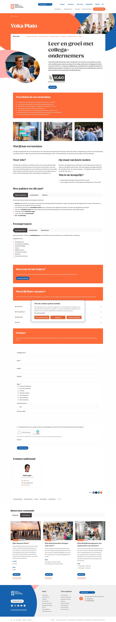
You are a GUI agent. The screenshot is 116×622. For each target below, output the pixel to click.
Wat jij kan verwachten (43, 36)
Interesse (48, 578)
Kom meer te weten (39, 313)
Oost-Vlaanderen (24, 395)
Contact (80, 36)
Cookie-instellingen (74, 317)
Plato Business (45, 230)
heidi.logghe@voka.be (28, 482)
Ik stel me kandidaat (22, 278)
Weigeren (58, 317)
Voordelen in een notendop (32, 36)
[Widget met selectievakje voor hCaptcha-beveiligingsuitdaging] (29, 432)
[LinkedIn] (99, 492)
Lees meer (16, 575)
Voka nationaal (64, 595)
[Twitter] (96, 492)
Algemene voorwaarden (61, 619)
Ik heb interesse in (22, 403)
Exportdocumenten (46, 611)
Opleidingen (57, 9)
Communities (45, 601)
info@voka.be (90, 600)
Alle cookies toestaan (42, 317)
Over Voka (80, 4)
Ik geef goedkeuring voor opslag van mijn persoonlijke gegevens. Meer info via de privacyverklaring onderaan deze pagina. (51, 427)
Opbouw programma (20, 195)
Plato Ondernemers (20, 230)
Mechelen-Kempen (25, 393)
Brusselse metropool (25, 388)
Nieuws (62, 4)
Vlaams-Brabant (24, 397)
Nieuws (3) (15, 515)
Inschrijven (17, 578)
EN (11, 619)
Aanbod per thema (87, 9)
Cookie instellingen (87, 619)
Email (18, 360)
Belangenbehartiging (47, 605)
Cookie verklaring (78, 619)
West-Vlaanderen (24, 400)
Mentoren (45, 195)
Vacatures (71, 4)
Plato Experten (33, 230)
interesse (53, 87)
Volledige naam (21, 352)
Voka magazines (46, 609)
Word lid (29, 619)
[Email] (101, 492)
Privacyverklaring (70, 619)
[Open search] (103, 4)
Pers (14, 619)
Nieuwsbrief (18, 619)
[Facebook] (93, 492)
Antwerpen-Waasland (25, 386)
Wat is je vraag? (21, 411)
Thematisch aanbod (47, 603)
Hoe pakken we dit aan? (54, 36)
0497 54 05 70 (26, 480)
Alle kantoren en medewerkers (19, 609)
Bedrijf (19, 368)
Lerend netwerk (34, 195)
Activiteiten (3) (26, 515)
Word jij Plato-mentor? (72, 36)
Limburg (22, 390)
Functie (19, 439)
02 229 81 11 (90, 598)
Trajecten (77, 9)
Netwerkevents (68, 9)
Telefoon (19, 376)
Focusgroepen (63, 36)
